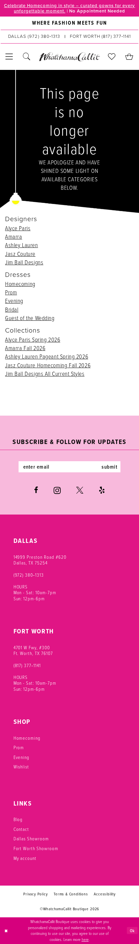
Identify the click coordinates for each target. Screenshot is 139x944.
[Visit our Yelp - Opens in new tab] (102, 490)
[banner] (69, 56)
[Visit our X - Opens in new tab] (79, 490)
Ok (132, 930)
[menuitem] (69, 23)
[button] (9, 56)
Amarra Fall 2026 (25, 348)
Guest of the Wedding (30, 318)
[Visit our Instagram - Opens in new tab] (57, 490)
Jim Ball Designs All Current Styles (44, 373)
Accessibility (105, 894)
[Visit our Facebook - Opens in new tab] (36, 490)
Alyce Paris (17, 228)
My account (25, 858)
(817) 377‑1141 (27, 665)
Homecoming (20, 284)
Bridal (12, 309)
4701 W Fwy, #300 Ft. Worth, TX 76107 (33, 650)
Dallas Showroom (31, 838)
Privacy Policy (35, 894)
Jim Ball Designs (24, 262)
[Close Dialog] (6, 930)
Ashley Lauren (21, 245)
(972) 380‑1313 (28, 575)
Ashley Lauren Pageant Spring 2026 (46, 356)
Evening (14, 300)
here (85, 939)
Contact (21, 829)
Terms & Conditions (71, 894)
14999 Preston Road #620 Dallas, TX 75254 (39, 560)
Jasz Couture (20, 254)
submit (109, 466)
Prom (11, 292)
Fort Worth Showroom (35, 848)
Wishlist (21, 766)
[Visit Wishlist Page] (112, 56)
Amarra (13, 236)
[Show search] (27, 56)
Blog (18, 819)
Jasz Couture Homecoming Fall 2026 (47, 365)
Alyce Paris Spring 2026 (32, 339)
